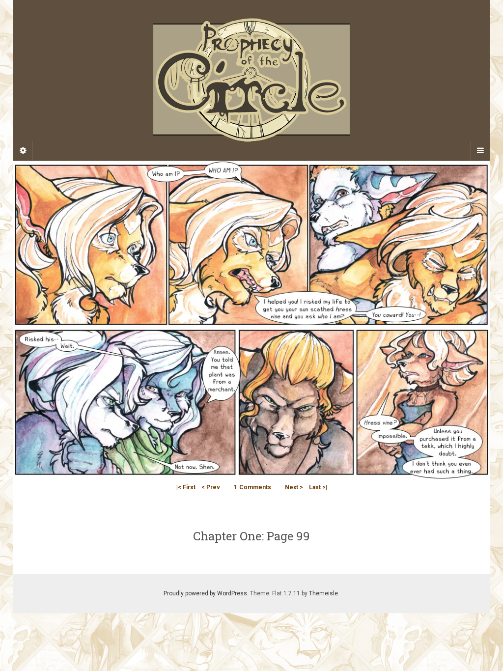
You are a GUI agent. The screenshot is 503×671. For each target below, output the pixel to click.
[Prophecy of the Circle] (251, 80)
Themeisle (323, 593)
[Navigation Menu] (480, 151)
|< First (186, 487)
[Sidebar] (23, 151)
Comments (252, 487)
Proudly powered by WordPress (205, 593)
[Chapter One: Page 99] (251, 319)
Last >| (318, 487)
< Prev (210, 487)
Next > (294, 487)
